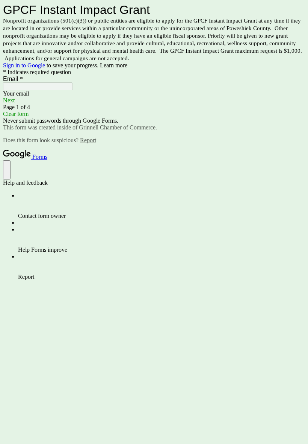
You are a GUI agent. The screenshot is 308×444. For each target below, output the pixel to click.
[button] (154, 100)
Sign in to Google (24, 65)
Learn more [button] (113, 65)
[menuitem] (161, 205)
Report (88, 140)
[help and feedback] (7, 169)
